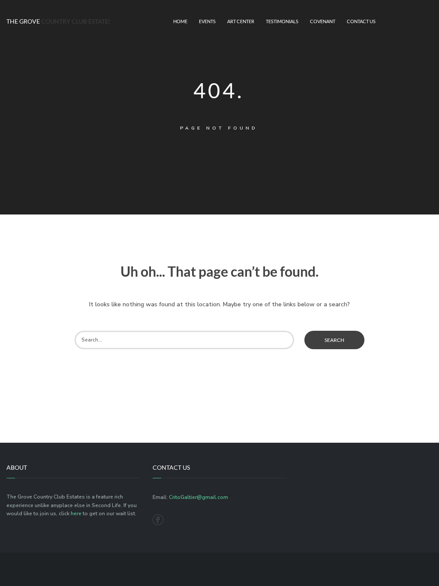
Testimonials (282, 21)
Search (334, 340)
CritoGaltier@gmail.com (198, 497)
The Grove (54, 21)
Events (207, 21)
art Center (240, 21)
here (76, 513)
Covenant (322, 21)
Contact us (361, 21)
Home (180, 21)
